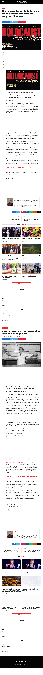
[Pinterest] (3, 61)
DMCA (3, 317)
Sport (3, 303)
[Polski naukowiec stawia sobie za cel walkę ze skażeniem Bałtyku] (31, 249)
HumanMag (19, 664)
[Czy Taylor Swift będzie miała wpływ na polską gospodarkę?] (11, 564)
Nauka (3, 8)
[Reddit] (3, 64)
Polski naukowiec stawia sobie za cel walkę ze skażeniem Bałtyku (31, 256)
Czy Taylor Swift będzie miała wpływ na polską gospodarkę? (11, 571)
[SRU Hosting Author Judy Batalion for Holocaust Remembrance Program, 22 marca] (21, 37)
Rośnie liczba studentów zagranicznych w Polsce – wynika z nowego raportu (10, 276)
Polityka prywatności (5, 320)
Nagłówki (3, 294)
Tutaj (15, 501)
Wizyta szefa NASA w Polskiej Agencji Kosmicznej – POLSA (10, 239)
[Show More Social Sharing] (27, 22)
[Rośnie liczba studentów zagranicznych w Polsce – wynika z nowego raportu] (11, 268)
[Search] (40, 2)
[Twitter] (3, 58)
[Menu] (3, 2)
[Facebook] (3, 55)
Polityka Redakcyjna (5, 318)
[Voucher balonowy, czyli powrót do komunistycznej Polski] (21, 354)
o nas (3, 313)
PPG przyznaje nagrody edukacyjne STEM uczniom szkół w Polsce (30, 276)
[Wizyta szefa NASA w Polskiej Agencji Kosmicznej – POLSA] (11, 232)
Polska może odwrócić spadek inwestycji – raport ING (9, 608)
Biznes (3, 298)
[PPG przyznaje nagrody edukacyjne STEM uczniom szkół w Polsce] (31, 268)
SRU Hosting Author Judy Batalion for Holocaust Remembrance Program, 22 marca (32, 551)
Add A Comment (21, 283)
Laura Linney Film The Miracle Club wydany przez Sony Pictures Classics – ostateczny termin (11, 551)
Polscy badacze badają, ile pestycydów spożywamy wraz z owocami (31, 239)
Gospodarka (5, 328)
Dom (2, 293)
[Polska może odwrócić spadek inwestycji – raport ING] (11, 600)
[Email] (3, 70)
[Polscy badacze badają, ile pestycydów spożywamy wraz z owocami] (31, 232)
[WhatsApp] (3, 67)
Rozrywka (3, 305)
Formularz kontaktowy (6, 315)
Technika (3, 302)
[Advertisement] (24, 60)
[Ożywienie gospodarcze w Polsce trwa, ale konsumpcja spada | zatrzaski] (31, 600)
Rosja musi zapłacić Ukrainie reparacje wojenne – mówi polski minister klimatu (31, 219)
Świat (3, 296)
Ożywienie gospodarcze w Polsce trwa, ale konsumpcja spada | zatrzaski (31, 608)
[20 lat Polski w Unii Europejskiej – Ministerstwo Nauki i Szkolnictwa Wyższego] (31, 581)
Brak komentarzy (11, 19)
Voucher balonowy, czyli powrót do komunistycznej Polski (12, 218)
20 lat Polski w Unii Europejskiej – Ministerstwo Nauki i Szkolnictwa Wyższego (30, 589)
